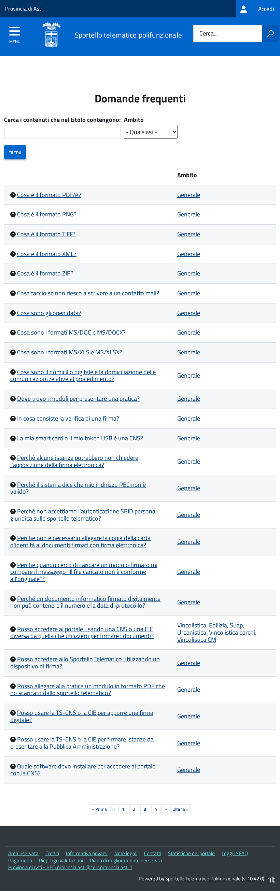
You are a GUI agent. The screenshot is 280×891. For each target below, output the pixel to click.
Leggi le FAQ (235, 853)
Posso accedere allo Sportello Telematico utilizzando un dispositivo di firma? (85, 662)
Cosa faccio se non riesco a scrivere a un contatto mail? (88, 293)
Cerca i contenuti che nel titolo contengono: (62, 120)
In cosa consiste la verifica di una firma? (68, 418)
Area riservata (23, 853)
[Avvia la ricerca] (270, 33)
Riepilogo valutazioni (61, 860)
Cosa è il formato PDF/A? (49, 194)
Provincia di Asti (24, 8)
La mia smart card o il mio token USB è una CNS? (80, 438)
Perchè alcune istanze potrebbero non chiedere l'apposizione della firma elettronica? (74, 461)
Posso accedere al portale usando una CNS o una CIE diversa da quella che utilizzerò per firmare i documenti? (82, 632)
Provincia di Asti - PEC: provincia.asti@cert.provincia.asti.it (70, 867)
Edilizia (218, 625)
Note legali (125, 853)
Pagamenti (20, 860)
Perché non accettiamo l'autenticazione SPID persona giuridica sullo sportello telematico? (82, 515)
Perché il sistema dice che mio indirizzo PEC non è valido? (78, 488)
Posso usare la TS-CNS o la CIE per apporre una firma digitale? (81, 716)
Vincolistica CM (196, 639)
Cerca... (208, 33)
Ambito (134, 120)
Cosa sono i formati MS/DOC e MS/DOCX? (71, 332)
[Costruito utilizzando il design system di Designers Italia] (271, 880)
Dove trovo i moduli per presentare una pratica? (78, 398)
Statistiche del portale (191, 853)
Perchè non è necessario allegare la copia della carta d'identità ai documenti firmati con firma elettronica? (80, 541)
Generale (188, 194)
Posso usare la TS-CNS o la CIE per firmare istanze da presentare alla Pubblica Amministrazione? (82, 743)
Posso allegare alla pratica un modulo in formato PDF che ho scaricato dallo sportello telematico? (87, 689)
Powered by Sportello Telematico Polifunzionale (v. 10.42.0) (201, 878)
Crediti (52, 853)
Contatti (152, 853)
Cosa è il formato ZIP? (45, 273)
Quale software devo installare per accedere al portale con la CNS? (82, 770)
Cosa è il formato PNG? (46, 214)
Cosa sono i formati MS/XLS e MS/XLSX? (69, 352)
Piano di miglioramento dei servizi (126, 860)
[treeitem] (258, 8)
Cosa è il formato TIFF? (46, 234)
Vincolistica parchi (232, 632)
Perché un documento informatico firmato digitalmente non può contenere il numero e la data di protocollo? (85, 602)
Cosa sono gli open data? (49, 312)
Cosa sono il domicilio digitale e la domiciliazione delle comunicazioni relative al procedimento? (83, 375)
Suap (236, 625)
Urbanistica (191, 632)
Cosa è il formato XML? (46, 253)
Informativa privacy (87, 853)
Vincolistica (191, 625)
